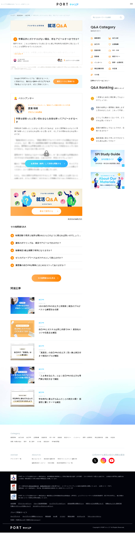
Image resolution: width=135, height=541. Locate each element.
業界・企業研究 (117, 62)
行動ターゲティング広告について (21, 506)
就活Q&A (46, 441)
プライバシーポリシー (25, 503)
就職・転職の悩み (16, 441)
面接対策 (97, 50)
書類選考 (97, 38)
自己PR (97, 44)
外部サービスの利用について (94, 503)
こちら (29, 68)
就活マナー (116, 56)
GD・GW (115, 50)
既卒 (25, 441)
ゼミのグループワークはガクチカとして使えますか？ (39, 258)
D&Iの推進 (51, 463)
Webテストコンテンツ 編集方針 (67, 459)
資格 (106, 437)
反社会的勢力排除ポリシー (76, 503)
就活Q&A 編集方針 (49, 459)
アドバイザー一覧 (16, 459)
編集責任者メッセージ (38, 463)
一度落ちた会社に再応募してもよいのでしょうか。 (110, 98)
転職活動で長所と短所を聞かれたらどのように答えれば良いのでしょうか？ (47, 235)
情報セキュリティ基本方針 (114, 503)
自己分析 (115, 38)
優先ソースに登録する (66, 81)
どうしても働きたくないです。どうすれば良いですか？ (110, 119)
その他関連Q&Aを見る (46, 278)
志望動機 (115, 44)
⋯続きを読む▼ (18, 54)
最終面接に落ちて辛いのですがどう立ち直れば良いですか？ (110, 139)
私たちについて (36, 459)
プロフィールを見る (35, 112)
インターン (98, 62)
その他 (96, 74)
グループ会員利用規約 (40, 503)
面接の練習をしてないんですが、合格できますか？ (110, 129)
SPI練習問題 (55, 441)
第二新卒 (31, 441)
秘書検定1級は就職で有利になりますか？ (34, 250)
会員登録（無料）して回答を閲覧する (46, 163)
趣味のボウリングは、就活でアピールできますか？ (38, 243)
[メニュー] (131, 3)
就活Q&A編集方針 (75, 219)
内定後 (114, 68)
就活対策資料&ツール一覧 (65, 463)
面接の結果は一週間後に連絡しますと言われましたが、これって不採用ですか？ (110, 109)
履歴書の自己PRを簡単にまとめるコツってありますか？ (41, 265)
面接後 (96, 56)
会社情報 (13, 503)
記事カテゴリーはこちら (99, 80)
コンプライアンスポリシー (57, 503)
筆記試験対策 (99, 68)
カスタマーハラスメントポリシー (43, 506)
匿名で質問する (46, 211)
